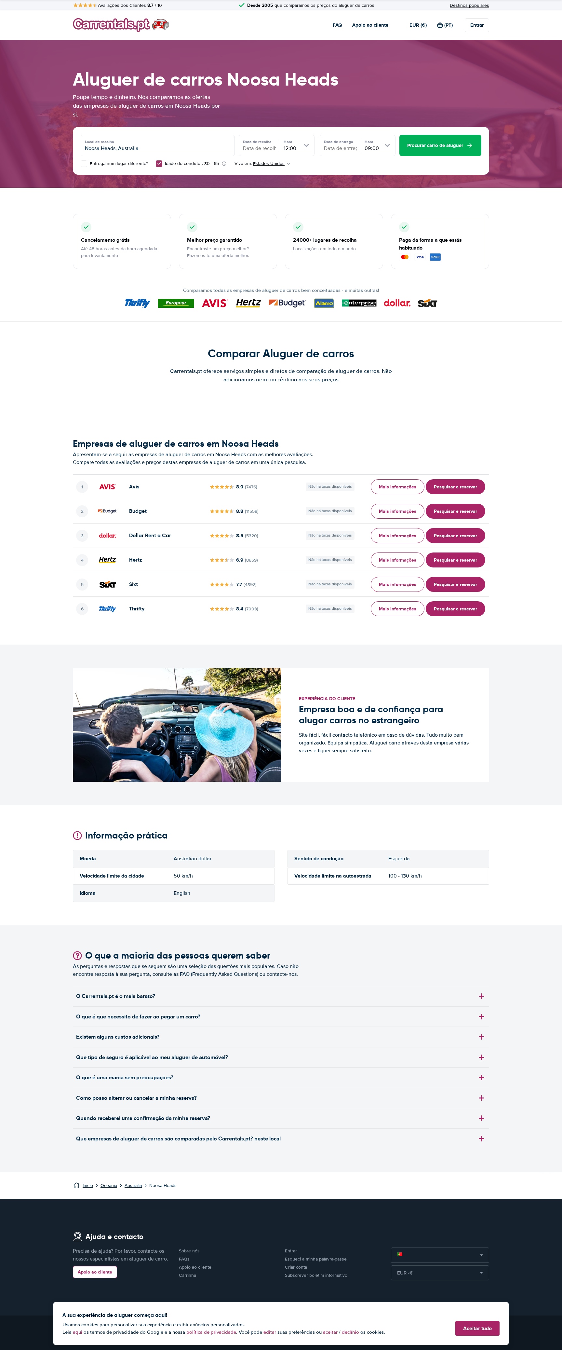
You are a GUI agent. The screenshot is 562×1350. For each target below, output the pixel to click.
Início (88, 1185)
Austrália (133, 1185)
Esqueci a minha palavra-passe (316, 1259)
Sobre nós (189, 1251)
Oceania (108, 1185)
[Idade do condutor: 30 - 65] (159, 163)
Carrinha (187, 1275)
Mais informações (397, 487)
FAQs (184, 1259)
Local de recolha (99, 142)
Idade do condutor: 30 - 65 (192, 163)
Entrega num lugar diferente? (118, 163)
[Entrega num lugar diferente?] (84, 163)
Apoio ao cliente (370, 25)
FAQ (337, 25)
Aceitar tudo (477, 1328)
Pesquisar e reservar (455, 487)
